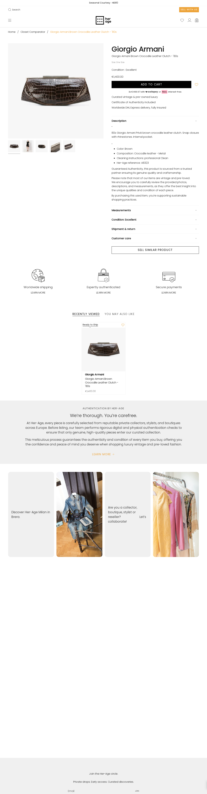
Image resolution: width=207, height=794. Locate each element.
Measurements (121, 210)
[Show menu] (9, 20)
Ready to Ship (90, 324)
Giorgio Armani (138, 49)
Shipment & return (123, 229)
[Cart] (197, 20)
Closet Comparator (33, 32)
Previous (8, 91)
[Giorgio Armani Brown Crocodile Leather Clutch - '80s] (103, 349)
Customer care (121, 238)
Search (14, 9)
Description (119, 121)
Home (12, 32)
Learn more (38, 292)
